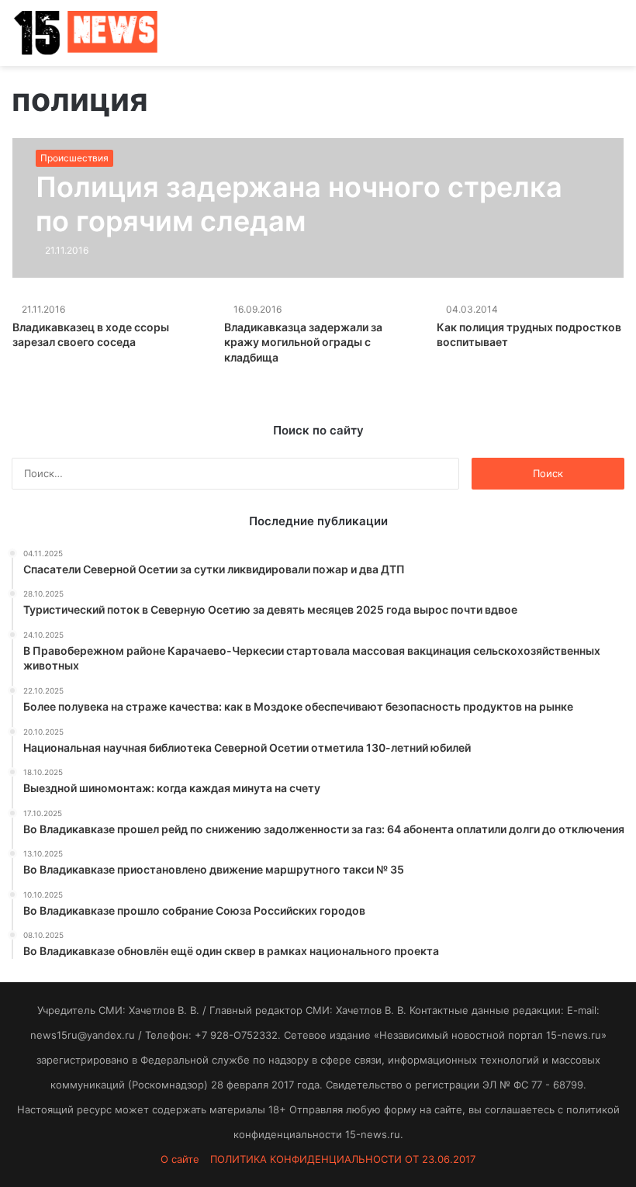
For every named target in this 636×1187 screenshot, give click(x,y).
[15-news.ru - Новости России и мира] (85, 33)
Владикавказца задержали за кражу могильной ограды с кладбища (303, 342)
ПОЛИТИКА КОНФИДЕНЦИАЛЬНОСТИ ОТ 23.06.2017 (342, 1159)
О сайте (180, 1159)
